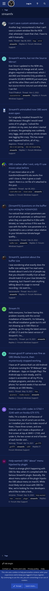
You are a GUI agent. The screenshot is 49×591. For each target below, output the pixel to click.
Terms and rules (19, 569)
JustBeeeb (13, 188)
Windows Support (16, 98)
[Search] (44, 3)
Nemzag (12, 443)
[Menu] (4, 3)
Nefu (11, 40)
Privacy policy (33, 569)
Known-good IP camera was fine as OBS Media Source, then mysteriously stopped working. (27, 357)
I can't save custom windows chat (26, 23)
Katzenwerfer (14, 240)
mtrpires (12, 495)
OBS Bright (8, 563)
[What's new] (37, 3)
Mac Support (22, 501)
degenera (12, 144)
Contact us (6, 569)
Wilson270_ (13, 339)
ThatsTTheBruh (15, 92)
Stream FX (14, 308)
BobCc (11, 391)
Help (43, 569)
